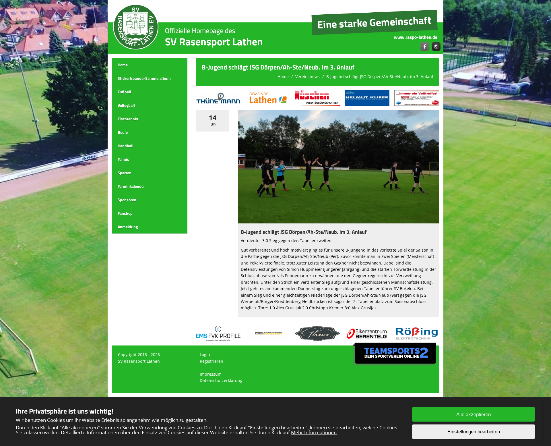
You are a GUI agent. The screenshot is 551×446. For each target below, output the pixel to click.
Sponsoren (127, 200)
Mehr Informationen (314, 432)
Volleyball (126, 105)
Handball (125, 146)
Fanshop (125, 213)
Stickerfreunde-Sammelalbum (144, 78)
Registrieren (211, 361)
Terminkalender (131, 186)
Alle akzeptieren (473, 414)
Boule (123, 132)
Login (205, 354)
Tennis (123, 159)
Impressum (211, 374)
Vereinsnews (307, 76)
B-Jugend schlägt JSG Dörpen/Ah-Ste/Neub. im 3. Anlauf (379, 76)
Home (123, 65)
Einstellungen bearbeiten (473, 432)
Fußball (124, 92)
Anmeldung (128, 227)
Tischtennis (128, 119)
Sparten (124, 173)
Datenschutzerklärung (221, 380)
